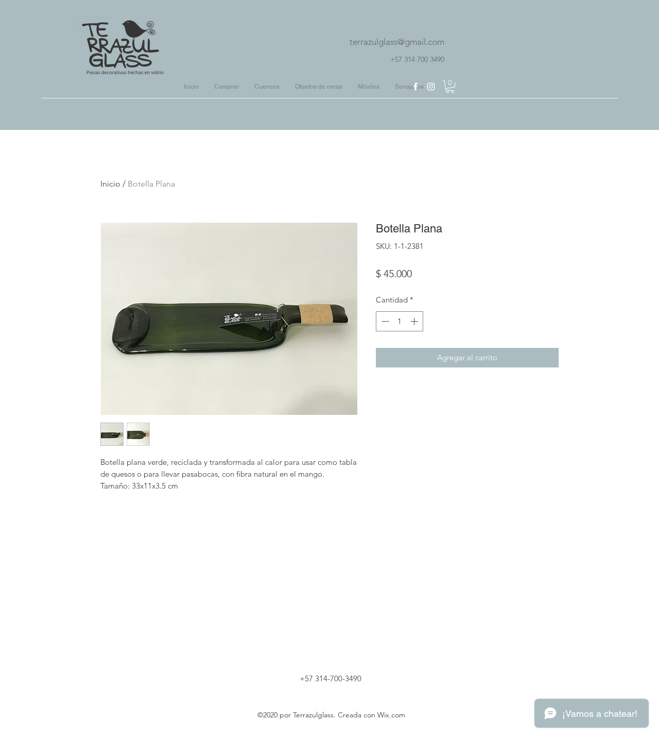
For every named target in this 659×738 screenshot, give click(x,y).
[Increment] (415, 321)
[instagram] (431, 86)
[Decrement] (384, 321)
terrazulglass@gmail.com (397, 42)
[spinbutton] (399, 321)
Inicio (110, 184)
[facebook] (415, 86)
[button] (450, 86)
